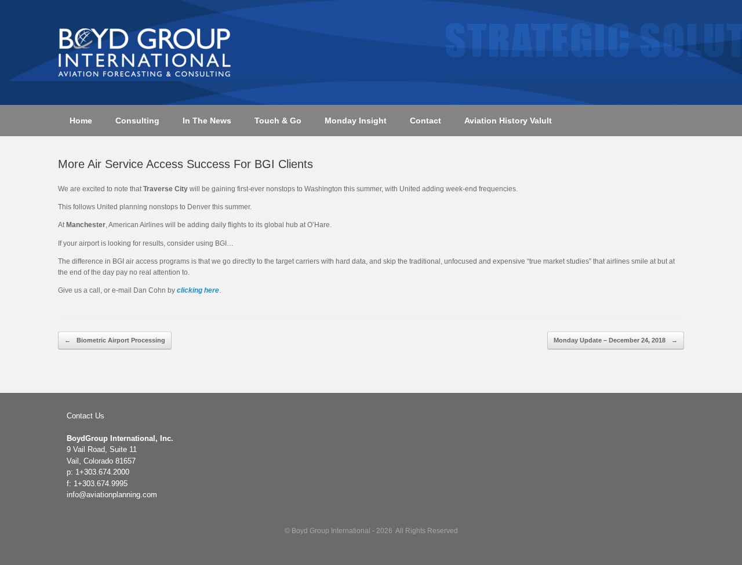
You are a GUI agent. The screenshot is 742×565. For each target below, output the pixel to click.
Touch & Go (277, 120)
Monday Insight (356, 120)
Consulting (137, 120)
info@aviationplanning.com (112, 494)
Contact (425, 120)
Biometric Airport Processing (114, 340)
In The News (207, 120)
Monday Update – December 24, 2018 (616, 340)
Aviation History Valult (508, 120)
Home (81, 120)
